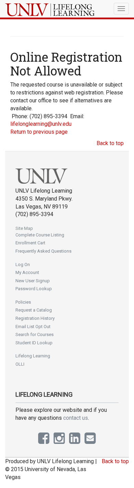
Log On (22, 264)
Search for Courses (34, 334)
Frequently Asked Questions (43, 251)
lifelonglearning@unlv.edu (40, 124)
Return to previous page (39, 132)
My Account (27, 272)
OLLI (19, 364)
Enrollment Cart (30, 242)
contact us (75, 418)
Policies (23, 302)
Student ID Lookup (34, 342)
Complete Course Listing (39, 234)
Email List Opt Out (33, 326)
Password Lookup (33, 288)
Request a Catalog (33, 310)
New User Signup (32, 280)
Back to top (110, 143)
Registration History (35, 318)
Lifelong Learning (32, 355)
